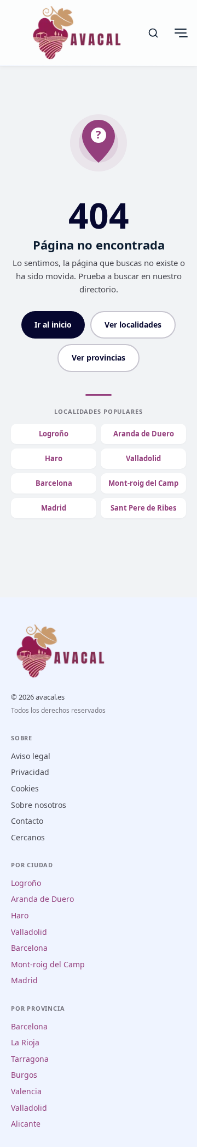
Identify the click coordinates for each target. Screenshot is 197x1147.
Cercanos (28, 837)
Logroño (53, 434)
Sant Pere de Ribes (143, 508)
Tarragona (30, 1059)
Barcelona (54, 483)
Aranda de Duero (143, 434)
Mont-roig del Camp (143, 483)
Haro (53, 458)
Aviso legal (30, 756)
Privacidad (30, 772)
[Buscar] (153, 33)
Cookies (25, 788)
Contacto (27, 821)
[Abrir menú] (181, 33)
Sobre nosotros (38, 805)
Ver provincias (98, 357)
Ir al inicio (53, 324)
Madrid (53, 508)
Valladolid (143, 458)
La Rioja (25, 1042)
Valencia (26, 1091)
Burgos (24, 1075)
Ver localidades (133, 324)
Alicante (25, 1123)
